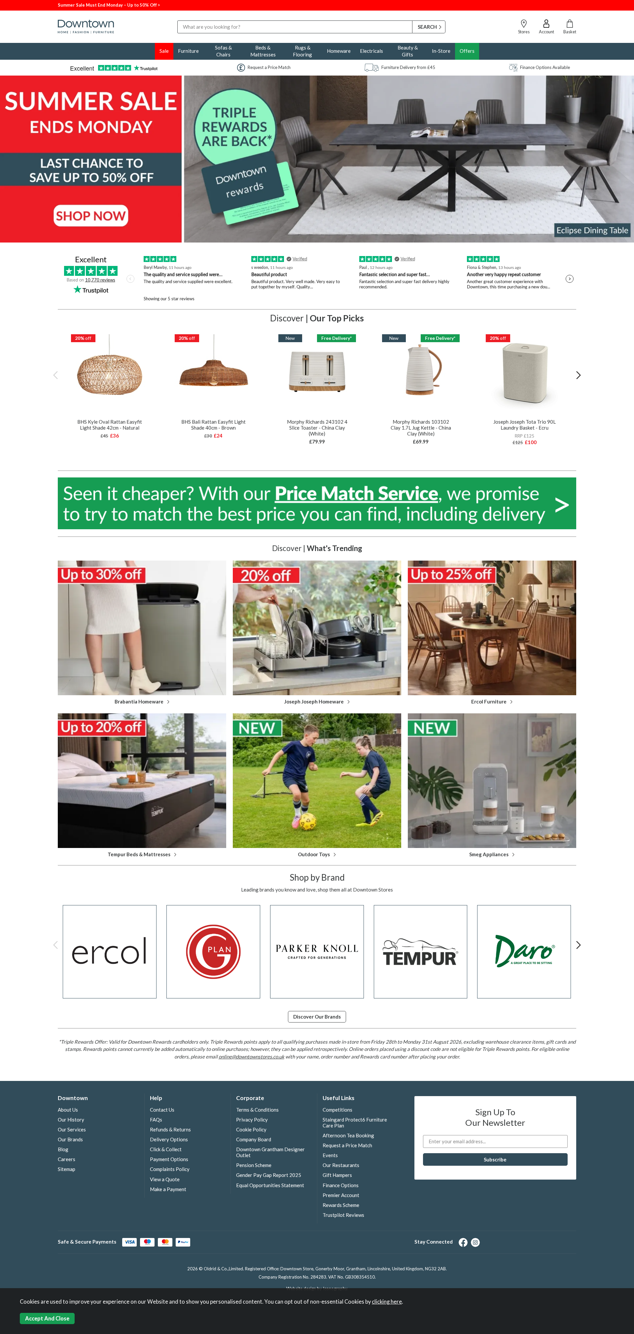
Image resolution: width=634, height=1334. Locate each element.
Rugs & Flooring (302, 51)
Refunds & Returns (170, 1129)
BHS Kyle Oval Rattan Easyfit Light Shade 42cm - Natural (109, 425)
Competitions (337, 1110)
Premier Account (341, 1195)
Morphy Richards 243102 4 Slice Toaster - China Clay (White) (317, 428)
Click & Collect (166, 1149)
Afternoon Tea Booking (348, 1135)
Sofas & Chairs (223, 51)
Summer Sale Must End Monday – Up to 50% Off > (109, 5)
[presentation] (55, 375)
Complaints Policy (170, 1169)
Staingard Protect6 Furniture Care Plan (355, 1122)
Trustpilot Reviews (343, 1215)
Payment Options (169, 1159)
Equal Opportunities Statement (270, 1185)
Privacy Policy (252, 1120)
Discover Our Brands (317, 1017)
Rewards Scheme (341, 1205)
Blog (63, 1149)
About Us (68, 1110)
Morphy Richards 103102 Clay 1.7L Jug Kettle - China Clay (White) (421, 428)
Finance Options (341, 1185)
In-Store (441, 51)
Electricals (371, 51)
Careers (66, 1159)
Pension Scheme (253, 1165)
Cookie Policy (251, 1129)
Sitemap (66, 1169)
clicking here (387, 1301)
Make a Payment (168, 1189)
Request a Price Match (347, 1145)
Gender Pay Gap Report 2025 (268, 1175)
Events (330, 1155)
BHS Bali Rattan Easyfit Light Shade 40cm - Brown (213, 425)
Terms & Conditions (257, 1110)
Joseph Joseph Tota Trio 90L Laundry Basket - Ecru (524, 425)
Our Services (72, 1129)
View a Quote (165, 1179)
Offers (467, 51)
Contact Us (162, 1110)
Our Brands (70, 1139)
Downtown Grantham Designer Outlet (270, 1152)
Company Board (253, 1139)
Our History (71, 1120)
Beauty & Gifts (408, 51)
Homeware (339, 51)
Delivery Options (169, 1139)
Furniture (188, 51)
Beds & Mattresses (263, 51)
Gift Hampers (337, 1175)
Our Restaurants (341, 1165)
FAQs (156, 1120)
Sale (164, 51)
